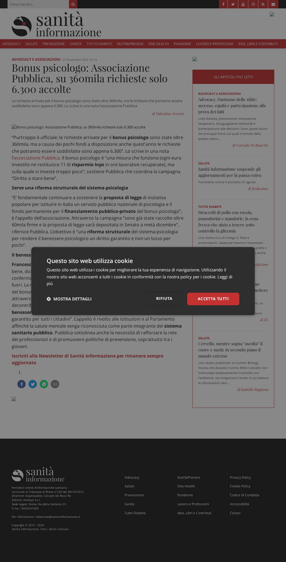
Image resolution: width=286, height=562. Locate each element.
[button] (69, 299)
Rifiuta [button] (164, 298)
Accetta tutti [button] (213, 298)
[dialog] (143, 281)
